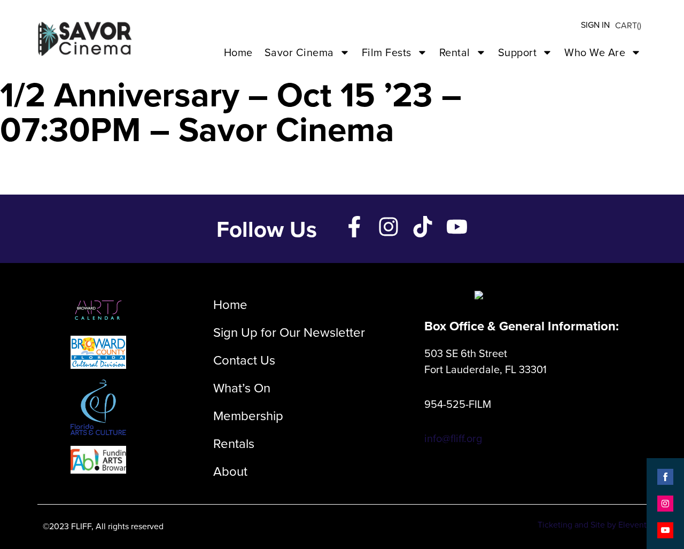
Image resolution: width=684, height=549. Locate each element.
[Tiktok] (422, 226)
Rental (454, 52)
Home (238, 52)
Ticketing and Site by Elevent (592, 524)
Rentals (233, 443)
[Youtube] (457, 226)
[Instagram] (388, 226)
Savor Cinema (299, 52)
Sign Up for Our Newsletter (289, 332)
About (230, 471)
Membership (248, 415)
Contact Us (244, 360)
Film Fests (386, 52)
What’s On (241, 387)
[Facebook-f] (354, 226)
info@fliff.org (453, 438)
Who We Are (594, 52)
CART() (628, 25)
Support (517, 52)
